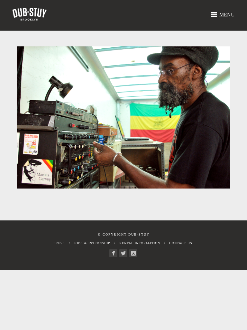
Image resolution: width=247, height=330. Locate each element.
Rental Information (139, 243)
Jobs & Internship (92, 243)
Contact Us (180, 243)
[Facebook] (113, 253)
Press (59, 243)
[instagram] (133, 253)
